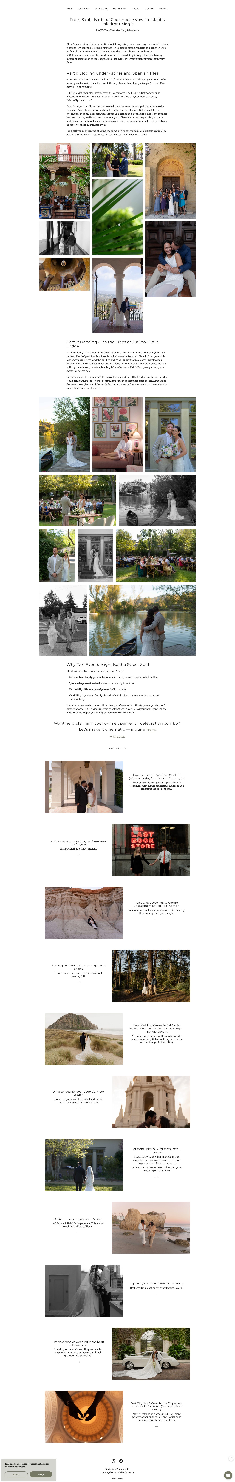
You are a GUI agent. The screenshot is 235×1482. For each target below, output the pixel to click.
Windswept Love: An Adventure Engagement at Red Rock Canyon (156, 904)
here (150, 729)
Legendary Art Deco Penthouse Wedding (156, 1283)
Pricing (135, 8)
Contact (163, 8)
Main (69, 8)
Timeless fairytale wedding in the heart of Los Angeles (78, 1343)
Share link (119, 736)
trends (157, 1152)
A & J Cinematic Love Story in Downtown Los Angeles (78, 843)
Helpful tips (101, 8)
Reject (16, 1474)
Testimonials (119, 8)
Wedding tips (169, 1149)
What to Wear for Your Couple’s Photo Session (78, 1093)
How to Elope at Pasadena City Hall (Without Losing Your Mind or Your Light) (156, 777)
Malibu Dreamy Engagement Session (78, 1219)
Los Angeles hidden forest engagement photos (78, 967)
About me (149, 8)
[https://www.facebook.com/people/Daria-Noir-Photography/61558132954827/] (121, 1461)
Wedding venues (144, 1149)
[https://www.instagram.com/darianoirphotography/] (113, 1461)
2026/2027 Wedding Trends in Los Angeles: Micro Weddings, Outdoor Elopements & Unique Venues (156, 1160)
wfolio (120, 1478)
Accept (41, 1474)
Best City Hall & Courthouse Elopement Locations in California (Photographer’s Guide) (156, 1406)
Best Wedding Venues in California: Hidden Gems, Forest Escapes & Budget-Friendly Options (157, 1028)
